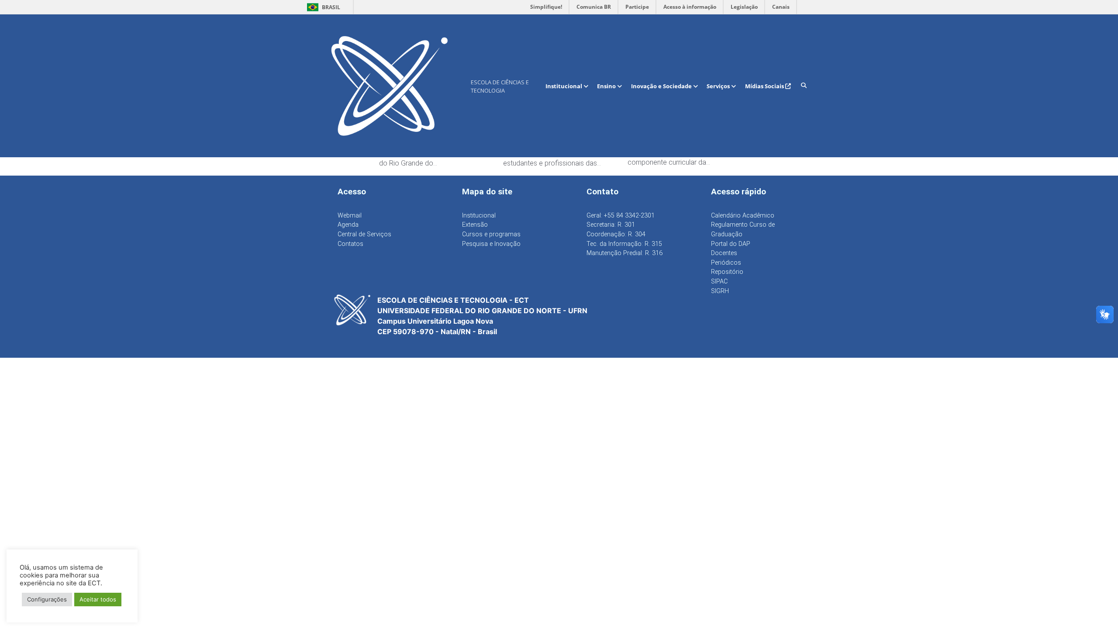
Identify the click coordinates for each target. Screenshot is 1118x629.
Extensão (475, 224)
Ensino (607, 86)
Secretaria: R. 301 (611, 224)
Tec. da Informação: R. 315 (624, 244)
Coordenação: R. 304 (616, 234)
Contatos (350, 244)
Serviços (719, 86)
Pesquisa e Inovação (491, 244)
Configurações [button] (47, 599)
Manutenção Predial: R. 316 (625, 253)
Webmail (350, 215)
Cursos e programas (491, 234)
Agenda (348, 224)
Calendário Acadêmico (742, 215)
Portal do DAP (730, 244)
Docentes (724, 253)
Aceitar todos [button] (97, 599)
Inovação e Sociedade (662, 86)
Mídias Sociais (765, 86)
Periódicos (726, 262)
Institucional (564, 86)
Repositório (727, 272)
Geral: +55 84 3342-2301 (621, 215)
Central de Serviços (364, 234)
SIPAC (719, 281)
